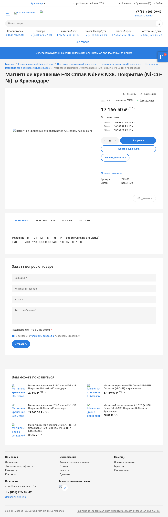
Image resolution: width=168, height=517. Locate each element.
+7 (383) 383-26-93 (123, 34)
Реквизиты (11, 470)
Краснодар (37, 3)
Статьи (64, 466)
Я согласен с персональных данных (48, 336)
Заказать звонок (144, 15)
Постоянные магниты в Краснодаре (77, 64)
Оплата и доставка (124, 462)
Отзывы (67, 220)
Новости (64, 470)
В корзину (138, 140)
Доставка (84, 220)
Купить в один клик (128, 148)
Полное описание (111, 173)
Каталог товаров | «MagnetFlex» (35, 64)
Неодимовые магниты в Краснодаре (121, 64)
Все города (82, 42)
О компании (11, 462)
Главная (9, 64)
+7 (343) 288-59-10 (68, 34)
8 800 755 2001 (15, 34)
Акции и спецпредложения (74, 462)
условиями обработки (42, 336)
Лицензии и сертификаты (19, 466)
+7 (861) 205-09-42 (148, 11)
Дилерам (65, 474)
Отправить (21, 344)
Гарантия (119, 466)
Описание (21, 220)
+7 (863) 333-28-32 (150, 34)
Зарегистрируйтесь (48, 53)
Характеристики (44, 220)
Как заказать (121, 470)
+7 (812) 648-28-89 (95, 34)
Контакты (10, 474)
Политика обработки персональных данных (136, 511)
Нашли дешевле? (115, 157)
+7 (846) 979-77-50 (40, 34)
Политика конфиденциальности (94, 511)
